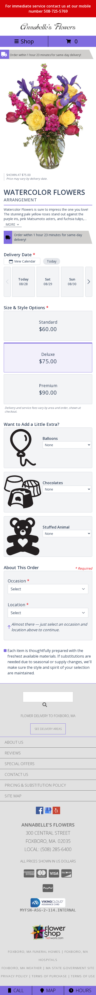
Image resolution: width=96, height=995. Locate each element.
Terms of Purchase (49, 976)
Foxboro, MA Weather (22, 968)
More (10, 224)
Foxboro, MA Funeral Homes (34, 951)
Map (50, 990)
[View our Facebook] (39, 812)
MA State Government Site (70, 968)
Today (51, 261)
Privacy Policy (14, 976)
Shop (27, 41)
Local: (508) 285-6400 (48, 849)
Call (17, 990)
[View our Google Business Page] (48, 812)
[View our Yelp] (56, 812)
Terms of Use (83, 976)
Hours (82, 990)
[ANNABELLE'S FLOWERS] (48, 29)
